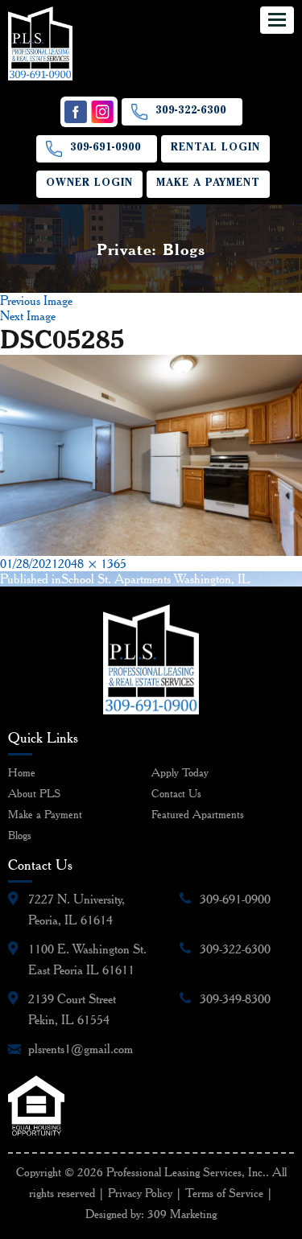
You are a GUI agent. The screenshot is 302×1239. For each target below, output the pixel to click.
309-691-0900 (105, 148)
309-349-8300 (235, 998)
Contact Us (176, 793)
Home (21, 772)
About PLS (34, 793)
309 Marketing (182, 1214)
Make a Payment (208, 184)
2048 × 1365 (92, 563)
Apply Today (180, 772)
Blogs (19, 835)
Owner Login (89, 184)
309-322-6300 (190, 111)
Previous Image (36, 300)
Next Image (28, 315)
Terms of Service (224, 1193)
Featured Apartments (197, 814)
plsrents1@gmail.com (80, 1048)
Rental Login (215, 148)
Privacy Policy (140, 1193)
